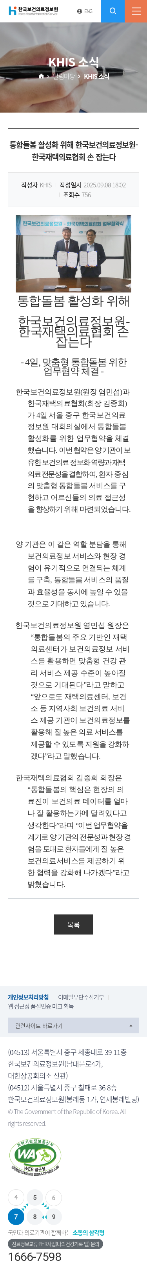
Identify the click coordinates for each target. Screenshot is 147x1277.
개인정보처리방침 (28, 997)
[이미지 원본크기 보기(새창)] (73, 252)
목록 (73, 924)
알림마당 (64, 76)
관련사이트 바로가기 (39, 1025)
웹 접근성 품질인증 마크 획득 (41, 1006)
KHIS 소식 (96, 76)
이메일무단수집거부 (81, 997)
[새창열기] (73, 1159)
